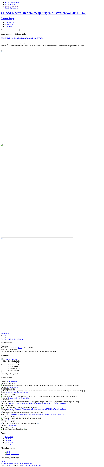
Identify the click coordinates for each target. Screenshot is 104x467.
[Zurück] (4, 359)
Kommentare (15, 454)
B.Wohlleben (5, 333)
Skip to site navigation (12, 2)
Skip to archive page (11, 6)
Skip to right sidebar (11, 8)
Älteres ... (8, 444)
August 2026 (9, 437)
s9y (10, 465)
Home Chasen (9, 22)
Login (3, 461)
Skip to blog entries (11, 4)
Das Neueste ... (10, 442)
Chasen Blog (7, 18)
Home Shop (9, 24)
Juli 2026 (8, 438)
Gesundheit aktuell (13, 387)
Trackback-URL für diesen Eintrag (12, 339)
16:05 (5, 335)
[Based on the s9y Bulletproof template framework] (17, 463)
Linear (20, 348)
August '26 (13, 359)
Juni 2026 (8, 440)
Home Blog (8, 26)
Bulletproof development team (31, 465)
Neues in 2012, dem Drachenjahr (17, 392)
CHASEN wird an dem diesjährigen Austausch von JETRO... (43, 13)
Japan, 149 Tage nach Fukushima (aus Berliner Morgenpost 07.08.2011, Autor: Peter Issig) (37, 403)
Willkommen (13, 382)
